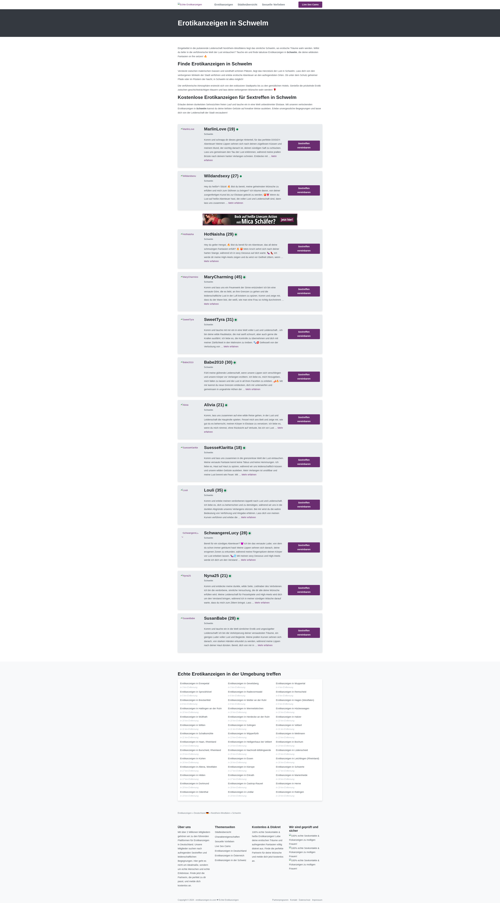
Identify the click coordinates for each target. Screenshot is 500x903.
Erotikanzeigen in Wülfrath (193, 717)
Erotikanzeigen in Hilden (192, 775)
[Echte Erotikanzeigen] (190, 4)
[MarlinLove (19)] (187, 129)
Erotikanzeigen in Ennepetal (194, 683)
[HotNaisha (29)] (187, 234)
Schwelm (208, 134)
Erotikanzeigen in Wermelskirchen (245, 708)
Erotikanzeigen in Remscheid (291, 692)
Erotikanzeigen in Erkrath (241, 775)
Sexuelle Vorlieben (273, 4)
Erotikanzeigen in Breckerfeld (195, 700)
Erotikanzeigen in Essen (240, 758)
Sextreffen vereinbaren (304, 145)
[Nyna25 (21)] (186, 575)
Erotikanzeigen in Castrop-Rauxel (245, 783)
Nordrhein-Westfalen (220, 813)
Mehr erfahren (235, 203)
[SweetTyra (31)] (187, 319)
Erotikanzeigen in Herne (288, 783)
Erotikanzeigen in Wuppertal (290, 683)
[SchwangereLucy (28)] (190, 535)
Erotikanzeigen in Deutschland (230, 851)
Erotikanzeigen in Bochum (289, 742)
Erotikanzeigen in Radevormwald (245, 692)
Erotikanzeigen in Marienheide (291, 775)
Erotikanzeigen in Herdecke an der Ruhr (249, 717)
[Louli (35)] (184, 490)
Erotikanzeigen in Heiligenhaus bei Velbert (250, 742)
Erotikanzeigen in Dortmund (194, 783)
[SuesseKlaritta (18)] (189, 447)
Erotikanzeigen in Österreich (229, 855)
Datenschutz (304, 900)
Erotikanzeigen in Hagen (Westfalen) (295, 700)
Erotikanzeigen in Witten (192, 725)
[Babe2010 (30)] (187, 362)
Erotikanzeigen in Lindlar (241, 792)
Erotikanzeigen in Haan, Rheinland (198, 742)
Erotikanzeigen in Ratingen (290, 792)
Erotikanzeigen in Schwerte (290, 767)
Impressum (317, 900)
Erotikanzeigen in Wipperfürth (243, 733)
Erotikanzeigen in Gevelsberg (243, 683)
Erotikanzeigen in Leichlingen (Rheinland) (297, 758)
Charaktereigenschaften (227, 837)
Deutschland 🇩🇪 (201, 813)
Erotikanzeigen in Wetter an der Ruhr (247, 700)
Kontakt (293, 900)
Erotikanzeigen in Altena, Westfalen (198, 767)
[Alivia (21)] (184, 405)
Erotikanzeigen (223, 4)
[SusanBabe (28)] (188, 618)
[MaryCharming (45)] (189, 277)
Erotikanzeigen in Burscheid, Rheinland (200, 750)
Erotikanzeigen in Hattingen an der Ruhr (201, 708)
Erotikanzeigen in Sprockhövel (196, 692)
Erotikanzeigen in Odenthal (194, 792)
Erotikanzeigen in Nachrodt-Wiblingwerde (249, 750)
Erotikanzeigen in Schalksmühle (196, 733)
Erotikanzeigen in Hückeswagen (292, 708)
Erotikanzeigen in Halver (288, 717)
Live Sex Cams (310, 4)
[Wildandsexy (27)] (188, 176)
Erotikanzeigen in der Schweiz (230, 860)
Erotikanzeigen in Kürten (193, 758)
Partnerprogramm (280, 900)
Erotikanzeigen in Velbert (289, 725)
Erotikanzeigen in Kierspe (241, 767)
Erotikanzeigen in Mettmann (290, 733)
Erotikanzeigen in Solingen (242, 725)
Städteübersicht (247, 4)
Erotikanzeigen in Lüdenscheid (292, 750)
